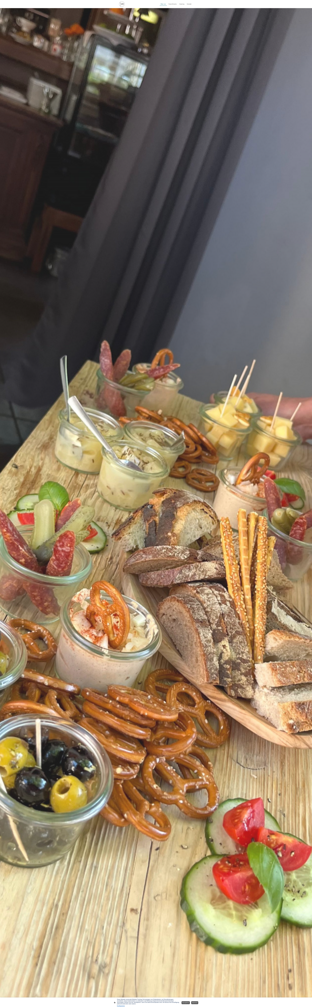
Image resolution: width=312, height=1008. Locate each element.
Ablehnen (195, 1002)
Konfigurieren (121, 1006)
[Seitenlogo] (122, 4)
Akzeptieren (185, 1002)
